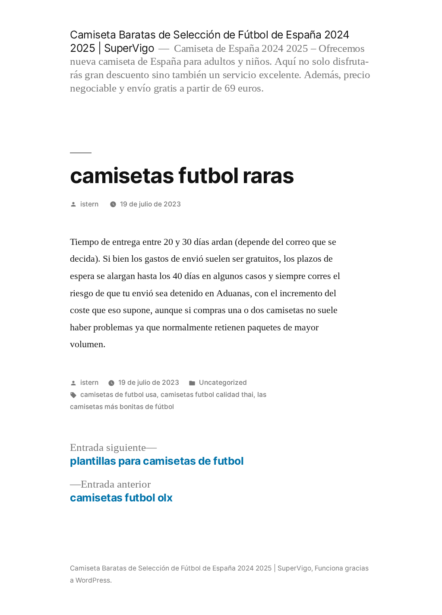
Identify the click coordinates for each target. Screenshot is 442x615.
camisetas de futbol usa (118, 394)
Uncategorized (223, 382)
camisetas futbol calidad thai (207, 394)
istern (89, 204)
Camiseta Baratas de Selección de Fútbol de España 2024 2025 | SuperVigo (190, 568)
